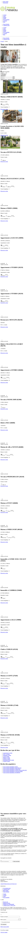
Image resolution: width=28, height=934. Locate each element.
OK (13, 76)
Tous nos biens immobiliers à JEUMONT (11, 772)
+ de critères (3, 74)
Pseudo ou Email (4, 916)
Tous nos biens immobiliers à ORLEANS (11, 769)
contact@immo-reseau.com (6, 883)
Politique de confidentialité (8, 904)
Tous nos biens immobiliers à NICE (10, 766)
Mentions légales (6, 903)
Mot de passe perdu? (5, 926)
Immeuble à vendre (7, 755)
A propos (5, 20)
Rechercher (3, 75)
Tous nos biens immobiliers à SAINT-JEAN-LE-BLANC (15, 770)
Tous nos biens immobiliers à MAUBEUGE (12, 767)
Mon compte (5, 1)
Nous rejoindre (6, 24)
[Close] (1, 860)
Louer (4, 16)
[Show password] (19, 919)
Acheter (4, 15)
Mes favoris (5, 2)
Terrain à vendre (6, 761)
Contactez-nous (6, 25)
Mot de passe (3, 919)
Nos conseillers (6, 19)
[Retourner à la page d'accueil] (9, 12)
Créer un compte (4, 932)
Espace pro (14, 883)
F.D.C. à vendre (6, 754)
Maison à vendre (6, 757)
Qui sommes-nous (7, 888)
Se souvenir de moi (6, 922)
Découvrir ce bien (4, 109)
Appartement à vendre (7, 753)
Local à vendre (6, 756)
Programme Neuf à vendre (8, 760)
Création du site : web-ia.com (9, 905)
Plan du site (5, 901)
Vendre (4, 18)
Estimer (4, 17)
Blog (4, 22)
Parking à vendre (6, 758)
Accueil (2, 41)
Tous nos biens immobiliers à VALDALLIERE (13, 771)
